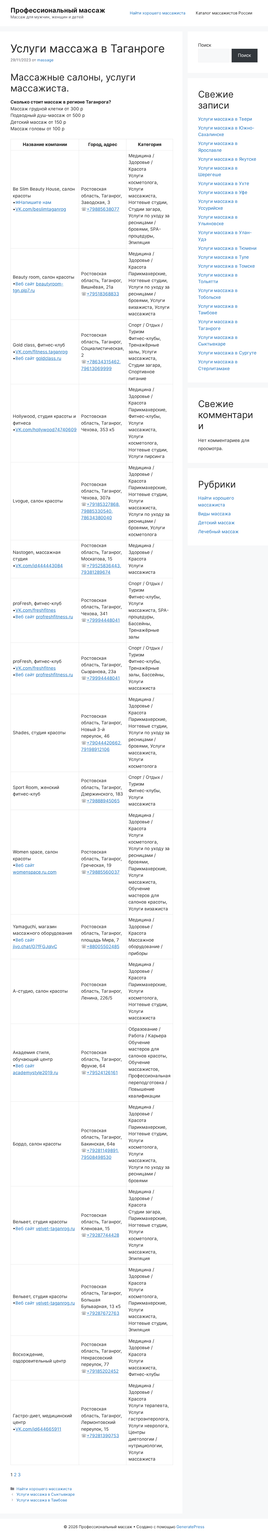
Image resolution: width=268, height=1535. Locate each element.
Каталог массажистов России (224, 12)
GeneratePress (190, 1526)
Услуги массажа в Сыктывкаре (45, 1494)
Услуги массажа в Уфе (222, 192)
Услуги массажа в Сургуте (227, 352)
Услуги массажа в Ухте (223, 183)
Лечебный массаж (218, 531)
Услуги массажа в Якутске (227, 159)
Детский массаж (216, 522)
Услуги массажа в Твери (225, 119)
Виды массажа (214, 513)
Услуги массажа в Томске (226, 266)
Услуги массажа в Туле (223, 257)
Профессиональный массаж (57, 10)
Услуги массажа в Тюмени (227, 248)
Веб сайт (38, 358)
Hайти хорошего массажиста (157, 12)
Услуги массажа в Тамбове (41, 1500)
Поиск (204, 45)
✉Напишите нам (33, 202)
